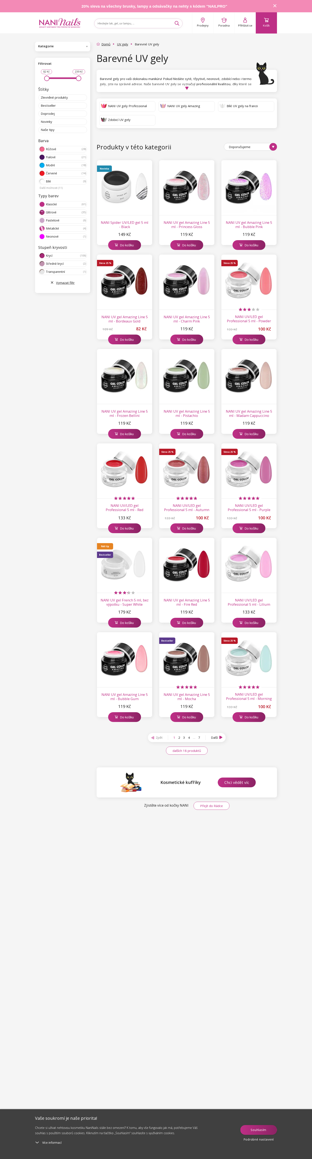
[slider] (46, 78)
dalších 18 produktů (187, 750)
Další (214, 737)
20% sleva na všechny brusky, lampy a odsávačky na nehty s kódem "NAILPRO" (154, 6)
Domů (105, 44)
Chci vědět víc (236, 782)
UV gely (122, 44)
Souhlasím (258, 1130)
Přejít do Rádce (211, 806)
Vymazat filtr (65, 282)
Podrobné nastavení (258, 1139)
